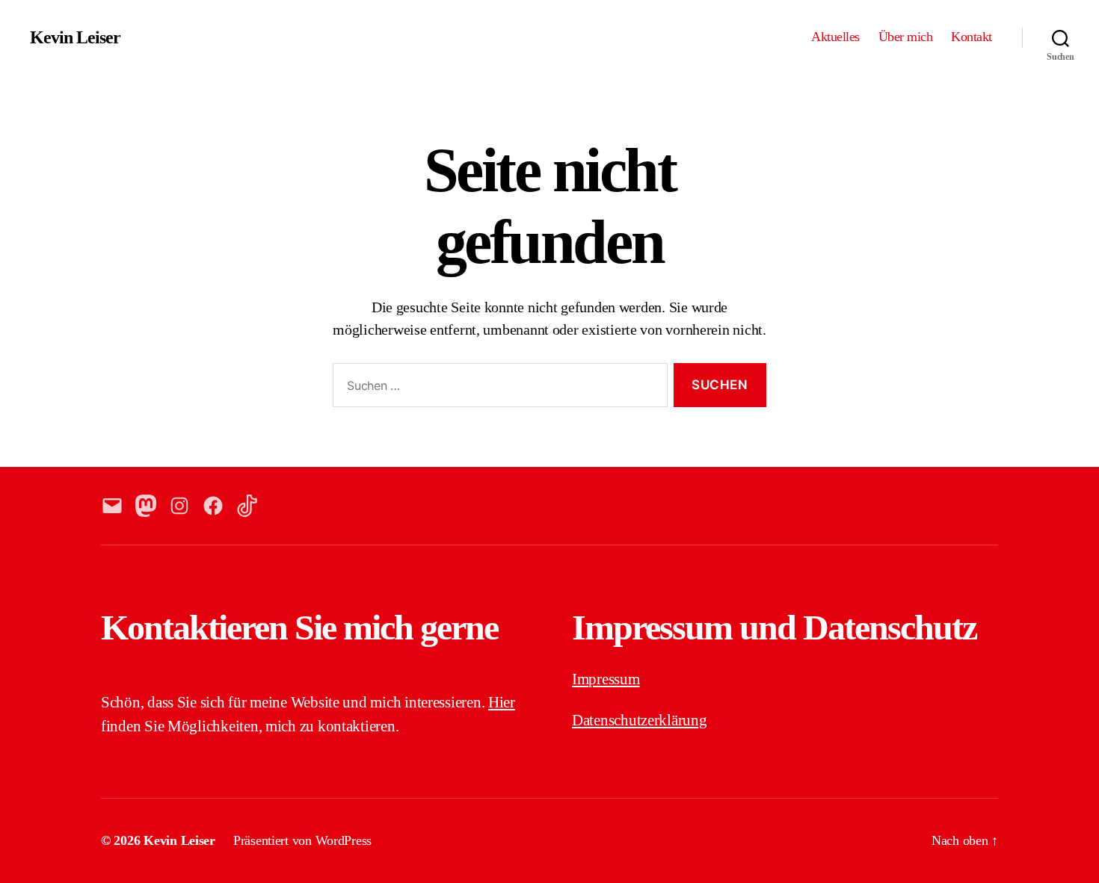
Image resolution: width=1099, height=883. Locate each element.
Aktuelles (835, 36)
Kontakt (971, 36)
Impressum (606, 679)
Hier (501, 702)
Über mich (905, 36)
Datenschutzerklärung (639, 720)
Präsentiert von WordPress (302, 840)
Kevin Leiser (75, 37)
